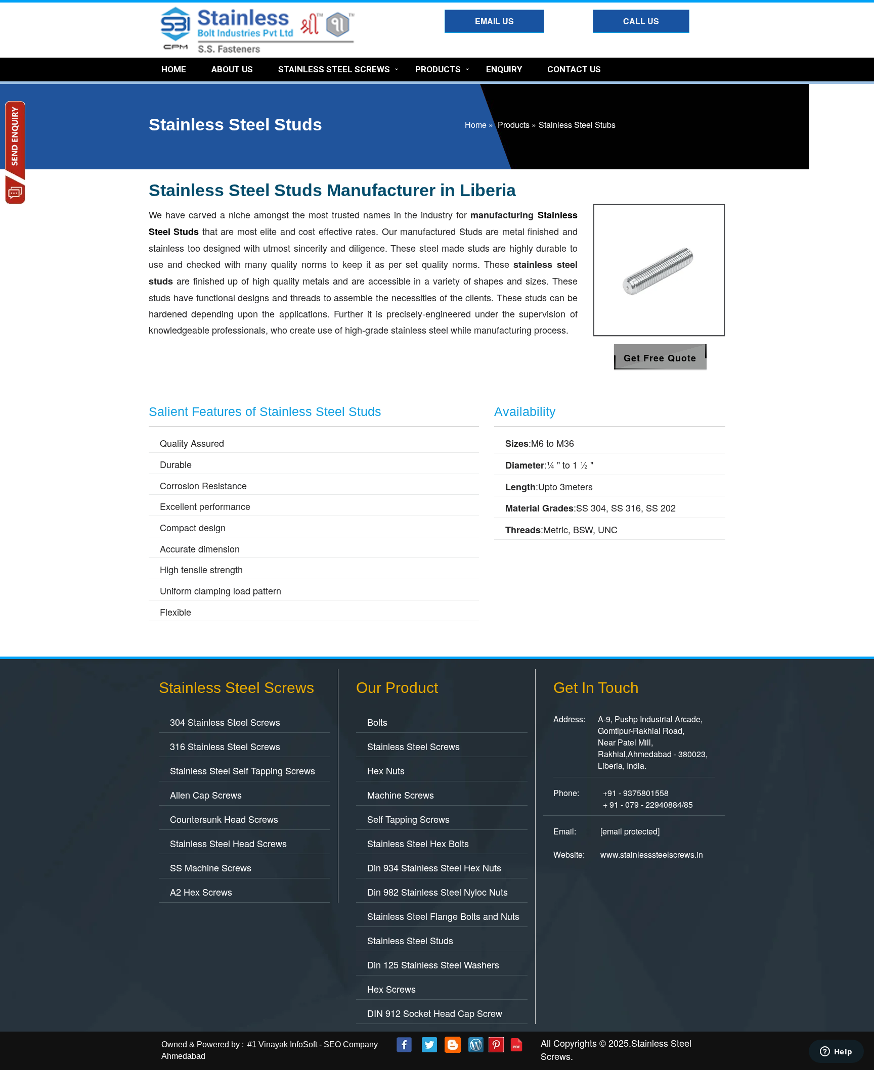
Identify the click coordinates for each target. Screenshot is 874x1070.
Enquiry (504, 69)
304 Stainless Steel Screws (225, 721)
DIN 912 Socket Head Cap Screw (434, 1012)
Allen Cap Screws (206, 794)
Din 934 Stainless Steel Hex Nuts (434, 867)
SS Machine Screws (210, 867)
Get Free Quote (660, 357)
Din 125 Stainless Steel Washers (433, 964)
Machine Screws (400, 794)
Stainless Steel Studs (410, 940)
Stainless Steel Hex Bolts (418, 843)
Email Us (494, 21)
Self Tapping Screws (408, 818)
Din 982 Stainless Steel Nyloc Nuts (437, 891)
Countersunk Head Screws (224, 818)
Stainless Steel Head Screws (228, 843)
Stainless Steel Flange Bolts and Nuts (443, 915)
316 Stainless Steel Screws (225, 746)
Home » (479, 124)
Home (173, 69)
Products (438, 69)
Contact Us (574, 69)
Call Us (641, 21)
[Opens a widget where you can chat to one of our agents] (836, 1052)
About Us (232, 69)
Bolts (377, 721)
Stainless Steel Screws (334, 69)
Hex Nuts (386, 770)
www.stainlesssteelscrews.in (651, 854)
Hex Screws (391, 988)
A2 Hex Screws (201, 891)
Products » (517, 124)
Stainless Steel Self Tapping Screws (242, 770)
